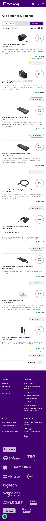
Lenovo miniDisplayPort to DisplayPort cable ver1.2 (17, 190)
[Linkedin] (26, 436)
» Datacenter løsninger (32, 395)
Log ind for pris (36, 63)
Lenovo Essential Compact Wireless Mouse (14, 45)
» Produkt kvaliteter (30, 402)
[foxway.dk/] (11, 4)
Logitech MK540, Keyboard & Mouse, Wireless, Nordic (17, 266)
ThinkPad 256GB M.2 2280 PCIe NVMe (13, 301)
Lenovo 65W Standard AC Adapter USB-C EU (15, 226)
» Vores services (29, 383)
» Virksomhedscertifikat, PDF (12, 431)
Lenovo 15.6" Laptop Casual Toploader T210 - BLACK (17, 81)
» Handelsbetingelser (9, 422)
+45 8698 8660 (34, 431)
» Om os (5, 383)
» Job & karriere (7, 390)
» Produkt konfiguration (32, 405)
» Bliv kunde (6, 386)
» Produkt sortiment (30, 398)
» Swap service (29, 392)
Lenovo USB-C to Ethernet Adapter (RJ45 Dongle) (16, 337)
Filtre (35, 23)
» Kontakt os (6, 393)
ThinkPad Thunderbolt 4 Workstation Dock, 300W (16, 153)
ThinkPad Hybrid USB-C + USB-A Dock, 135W (15, 117)
